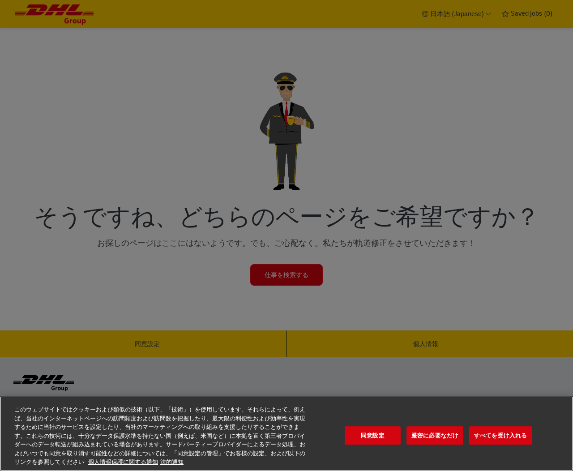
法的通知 (172, 461)
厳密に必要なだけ (434, 435)
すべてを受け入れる (500, 435)
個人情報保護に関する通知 (123, 461)
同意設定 (373, 435)
